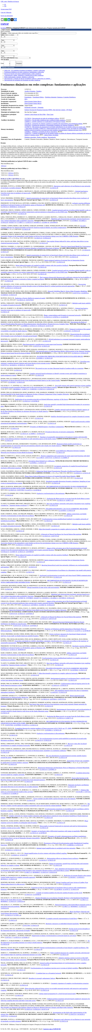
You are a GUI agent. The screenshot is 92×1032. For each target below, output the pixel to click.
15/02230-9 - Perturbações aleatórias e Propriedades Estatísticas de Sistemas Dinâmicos (49, 125)
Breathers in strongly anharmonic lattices (42, 978)
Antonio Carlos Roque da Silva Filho (35, 114)
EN (5, 6)
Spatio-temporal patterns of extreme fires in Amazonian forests (64, 260)
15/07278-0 (29, 300)
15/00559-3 (33, 389)
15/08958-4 (70, 845)
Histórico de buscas (13, 1)
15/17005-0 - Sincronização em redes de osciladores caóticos (42, 118)
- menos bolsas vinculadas (50, 135)
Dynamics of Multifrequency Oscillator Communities (47, 427)
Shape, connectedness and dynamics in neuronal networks (62, 315)
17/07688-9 (74, 220)
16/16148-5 (80, 792)
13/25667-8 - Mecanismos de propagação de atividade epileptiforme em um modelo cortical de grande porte (55, 127)
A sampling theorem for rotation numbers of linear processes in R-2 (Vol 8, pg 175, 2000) (43, 728)
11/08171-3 (25, 389)
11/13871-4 (17, 915)
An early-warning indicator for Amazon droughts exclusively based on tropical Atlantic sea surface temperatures (43, 226)
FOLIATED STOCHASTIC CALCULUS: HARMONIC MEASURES (67, 509)
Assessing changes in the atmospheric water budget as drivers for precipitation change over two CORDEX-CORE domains (39, 236)
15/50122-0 (21, 207)
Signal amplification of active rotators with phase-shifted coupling (45, 853)
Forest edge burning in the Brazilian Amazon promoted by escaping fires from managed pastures (44, 779)
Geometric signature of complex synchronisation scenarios (69, 983)
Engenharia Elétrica (38, 97)
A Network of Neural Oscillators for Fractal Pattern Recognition (61, 534)
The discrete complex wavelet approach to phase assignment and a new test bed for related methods (45, 804)
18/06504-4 (13, 207)
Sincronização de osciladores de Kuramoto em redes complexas (22, 80)
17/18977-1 (21, 222)
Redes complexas (42, 137)
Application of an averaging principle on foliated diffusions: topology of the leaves (41, 399)
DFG (26, 99)
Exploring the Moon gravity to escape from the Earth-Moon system (68, 498)
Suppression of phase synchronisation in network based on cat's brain (54, 935)
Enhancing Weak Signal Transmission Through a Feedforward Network (59, 471)
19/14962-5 (82, 220)
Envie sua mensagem (7, 15)
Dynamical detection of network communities (59, 432)
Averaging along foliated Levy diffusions (41, 461)
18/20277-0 (12, 222)
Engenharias (28, 97)
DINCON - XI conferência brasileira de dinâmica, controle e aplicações (24, 70)
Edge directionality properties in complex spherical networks (58, 529)
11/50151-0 (54, 188)
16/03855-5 (37, 222)
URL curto (4, 1)
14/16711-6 (49, 326)
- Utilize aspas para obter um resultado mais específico (19, 33)
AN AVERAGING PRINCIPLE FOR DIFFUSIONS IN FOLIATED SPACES (60, 356)
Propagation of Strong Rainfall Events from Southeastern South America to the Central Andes (30, 380)
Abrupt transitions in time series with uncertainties (43, 587)
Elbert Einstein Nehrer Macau (33, 101)
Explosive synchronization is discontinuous (51, 493)
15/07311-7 (9, 937)
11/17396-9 (40, 457)
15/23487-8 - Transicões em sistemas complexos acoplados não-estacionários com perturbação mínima (53, 123)
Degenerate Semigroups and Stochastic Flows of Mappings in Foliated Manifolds (63, 768)
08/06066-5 (17, 389)
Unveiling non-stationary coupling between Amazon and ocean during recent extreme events (45, 362)
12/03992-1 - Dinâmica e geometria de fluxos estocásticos (41, 131)
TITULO (3, 166)
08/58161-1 (4, 879)
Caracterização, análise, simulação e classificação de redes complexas (23, 75)
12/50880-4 (25, 326)
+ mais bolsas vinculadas (32, 128)
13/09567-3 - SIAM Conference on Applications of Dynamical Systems (45, 121)
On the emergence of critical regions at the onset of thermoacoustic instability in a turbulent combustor (33, 750)
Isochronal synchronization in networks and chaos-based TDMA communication (65, 575)
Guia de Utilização (6, 12)
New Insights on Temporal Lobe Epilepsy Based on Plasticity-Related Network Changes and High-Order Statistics (37, 1007)
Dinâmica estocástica (30, 137)
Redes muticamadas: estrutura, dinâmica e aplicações (19, 77)
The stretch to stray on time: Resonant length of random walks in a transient (59, 368)
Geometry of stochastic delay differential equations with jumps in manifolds (55, 831)
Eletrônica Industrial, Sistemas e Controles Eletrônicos (60, 97)
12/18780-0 (35, 401)
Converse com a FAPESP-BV (52, 1029)
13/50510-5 (67, 331)
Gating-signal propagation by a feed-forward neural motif (57, 993)
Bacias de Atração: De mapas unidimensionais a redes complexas (22, 73)
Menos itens (10, 163)
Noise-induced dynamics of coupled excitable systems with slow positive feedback (42, 265)
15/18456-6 (4, 295)
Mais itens (4, 163)
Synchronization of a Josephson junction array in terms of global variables (54, 968)
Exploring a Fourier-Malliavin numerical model (30, 298)
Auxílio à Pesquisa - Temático (33, 91)
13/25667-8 (45, 222)
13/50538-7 (12, 382)
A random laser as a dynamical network (48, 973)
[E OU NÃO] (3, 36)
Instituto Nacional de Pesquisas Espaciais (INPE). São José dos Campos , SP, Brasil (48, 110)
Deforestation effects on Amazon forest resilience (62, 858)
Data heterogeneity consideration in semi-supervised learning (42, 344)
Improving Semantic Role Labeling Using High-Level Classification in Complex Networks (37, 610)
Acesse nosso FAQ (6, 9)
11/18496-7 (32, 433)
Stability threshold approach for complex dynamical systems (70, 416)
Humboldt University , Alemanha (34, 107)
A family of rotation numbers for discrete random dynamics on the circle (59, 893)
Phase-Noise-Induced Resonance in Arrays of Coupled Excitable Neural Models (50, 476)
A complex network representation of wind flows (61, 918)
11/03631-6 (78, 473)
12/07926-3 (29, 613)
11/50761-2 (56, 317)
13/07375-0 (76, 293)
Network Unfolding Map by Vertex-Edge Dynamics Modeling (67, 291)
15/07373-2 (5, 365)
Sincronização (52, 137)
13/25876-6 (84, 293)
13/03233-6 (50, 389)
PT (5, 4)
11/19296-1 (14, 793)
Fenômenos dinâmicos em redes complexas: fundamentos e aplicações (24, 72)
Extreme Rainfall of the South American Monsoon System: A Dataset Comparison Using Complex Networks (35, 394)
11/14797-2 (28, 490)
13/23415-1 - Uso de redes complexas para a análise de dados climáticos (45, 120)
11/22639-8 (64, 317)
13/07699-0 (53, 222)
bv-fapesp (3, 28)
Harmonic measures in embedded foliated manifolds (62, 924)
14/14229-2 (13, 365)
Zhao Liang (50, 114)
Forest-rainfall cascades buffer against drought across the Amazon (54, 798)
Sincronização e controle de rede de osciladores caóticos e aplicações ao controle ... (27, 78)
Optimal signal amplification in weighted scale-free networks (55, 848)
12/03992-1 (40, 358)
